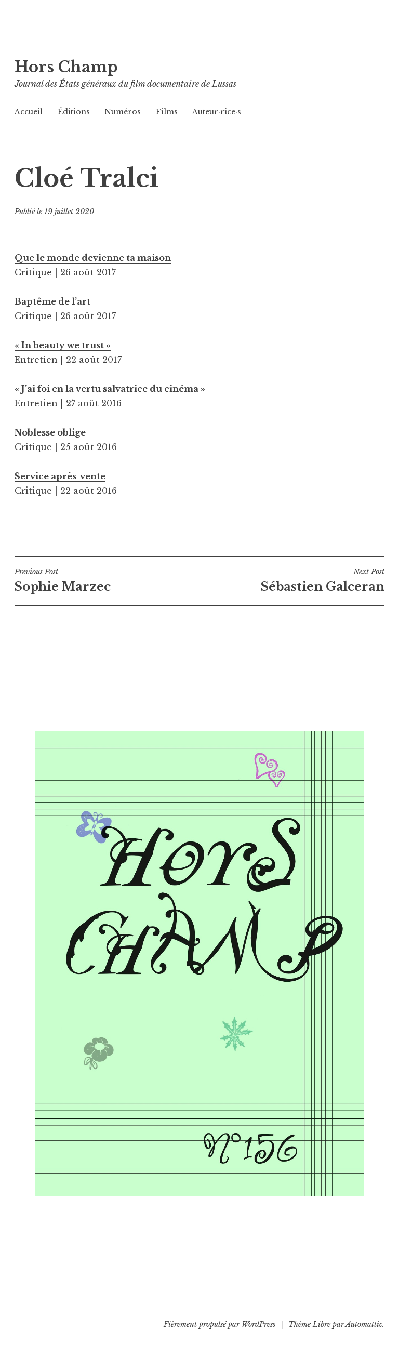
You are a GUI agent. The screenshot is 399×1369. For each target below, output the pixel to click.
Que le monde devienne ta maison (93, 258)
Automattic (363, 1324)
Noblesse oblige (50, 432)
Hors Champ (66, 67)
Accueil (29, 111)
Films (167, 111)
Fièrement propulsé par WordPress (219, 1324)
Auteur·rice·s (216, 111)
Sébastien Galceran (322, 580)
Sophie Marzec (63, 580)
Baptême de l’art (52, 301)
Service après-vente (60, 476)
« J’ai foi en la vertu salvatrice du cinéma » (110, 389)
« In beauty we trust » (63, 345)
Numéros (122, 111)
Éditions (74, 111)
